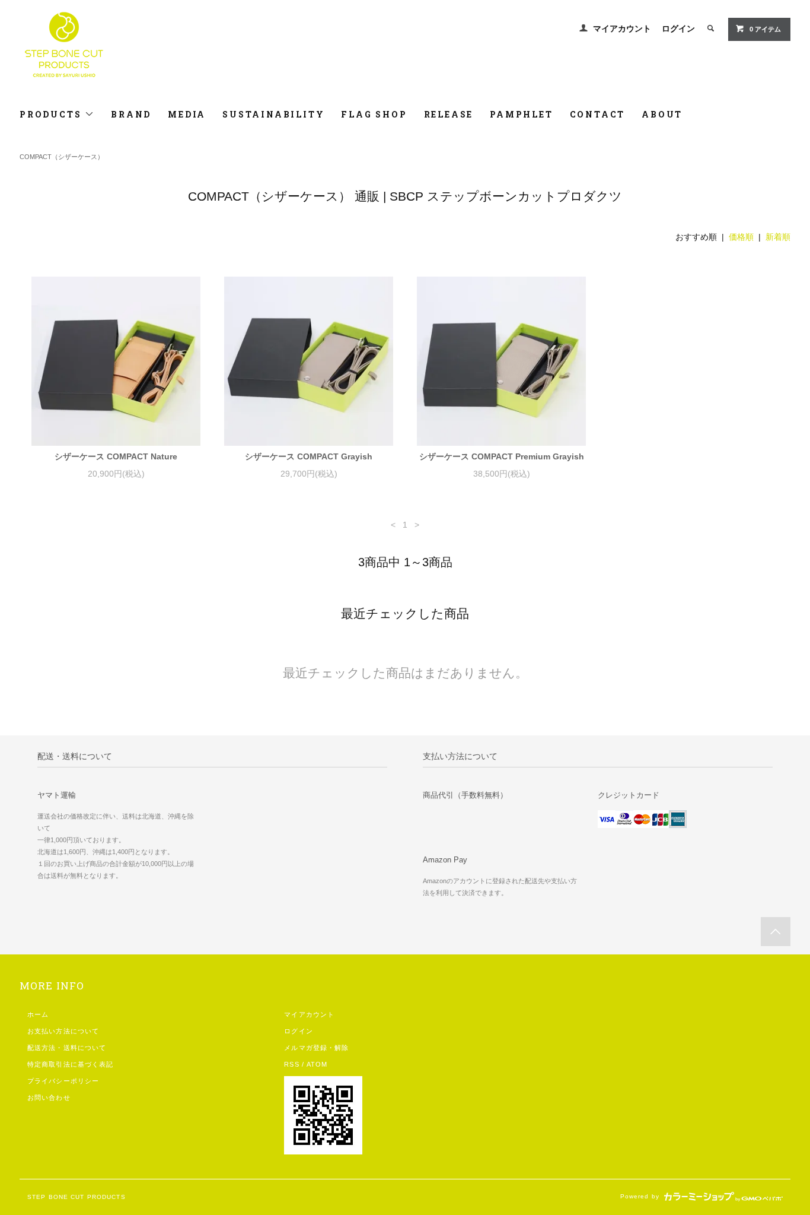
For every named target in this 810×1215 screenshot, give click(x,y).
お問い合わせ (49, 1097)
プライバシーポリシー (63, 1080)
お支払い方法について (63, 1031)
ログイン (678, 28)
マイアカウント (622, 28)
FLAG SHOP (374, 114)
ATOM (317, 1064)
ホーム (38, 1014)
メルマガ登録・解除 (316, 1047)
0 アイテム (765, 29)
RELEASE (449, 114)
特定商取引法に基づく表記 (70, 1064)
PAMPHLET (521, 114)
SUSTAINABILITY (273, 114)
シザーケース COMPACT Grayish (308, 456)
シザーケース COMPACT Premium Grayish (501, 456)
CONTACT (598, 114)
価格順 (741, 237)
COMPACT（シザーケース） (62, 156)
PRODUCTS (52, 114)
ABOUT (662, 114)
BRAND (131, 114)
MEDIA (187, 114)
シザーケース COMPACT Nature (116, 456)
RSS (291, 1064)
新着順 (778, 237)
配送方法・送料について (66, 1047)
